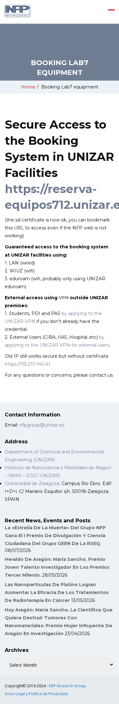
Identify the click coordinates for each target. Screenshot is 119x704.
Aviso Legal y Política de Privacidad (36, 693)
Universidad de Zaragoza (32, 483)
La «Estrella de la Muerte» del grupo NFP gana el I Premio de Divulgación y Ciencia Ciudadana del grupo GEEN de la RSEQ (55, 535)
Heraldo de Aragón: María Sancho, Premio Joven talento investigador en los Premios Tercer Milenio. (57, 567)
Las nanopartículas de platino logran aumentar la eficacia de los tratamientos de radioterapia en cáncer (57, 592)
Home (28, 87)
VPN (64, 297)
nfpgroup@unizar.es (41, 425)
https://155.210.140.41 (27, 364)
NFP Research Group (67, 686)
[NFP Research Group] (17, 11)
